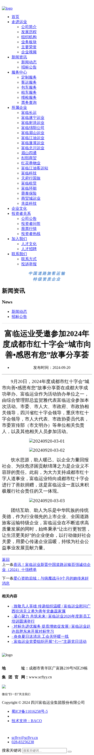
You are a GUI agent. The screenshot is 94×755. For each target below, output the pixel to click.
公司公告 (29, 219)
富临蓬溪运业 (32, 143)
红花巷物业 (30, 163)
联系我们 (19, 254)
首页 (15, 17)
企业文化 (19, 208)
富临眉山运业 (32, 133)
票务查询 (29, 102)
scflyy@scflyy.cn (25, 738)
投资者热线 (30, 234)
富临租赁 (29, 183)
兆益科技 (29, 203)
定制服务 (29, 77)
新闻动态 (29, 62)
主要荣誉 (29, 47)
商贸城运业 (30, 198)
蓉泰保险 (29, 193)
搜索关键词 (11, 750)
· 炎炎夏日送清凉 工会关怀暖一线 (40, 636)
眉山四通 (29, 153)
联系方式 (29, 259)
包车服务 (29, 87)
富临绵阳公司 (32, 128)
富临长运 (29, 113)
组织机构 (29, 37)
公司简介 (29, 27)
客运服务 (29, 82)
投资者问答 (30, 224)
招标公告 (29, 67)
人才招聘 (29, 249)
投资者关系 (21, 213)
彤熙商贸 (29, 158)
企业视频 (29, 52)
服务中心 (19, 72)
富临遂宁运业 (32, 118)
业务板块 (29, 42)
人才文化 (29, 244)
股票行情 (29, 229)
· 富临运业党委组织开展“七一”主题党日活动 (49, 641)
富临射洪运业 (32, 123)
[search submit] (70, 751)
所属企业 (19, 107)
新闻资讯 (19, 57)
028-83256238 (23, 742)
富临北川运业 (32, 148)
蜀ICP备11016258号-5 (30, 711)
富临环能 (29, 188)
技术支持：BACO (27, 721)
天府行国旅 (30, 178)
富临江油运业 (32, 138)
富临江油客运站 (34, 168)
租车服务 (29, 92)
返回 (6, 559)
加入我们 (19, 239)
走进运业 (19, 22)
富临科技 (29, 173)
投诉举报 (29, 264)
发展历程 (29, 32)
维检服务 (29, 97)
